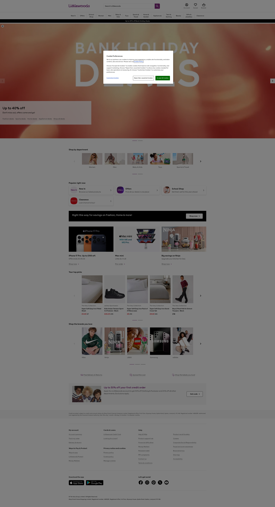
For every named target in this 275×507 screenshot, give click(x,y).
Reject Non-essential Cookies (143, 78)
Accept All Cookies (163, 78)
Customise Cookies (113, 78)
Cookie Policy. (138, 62)
